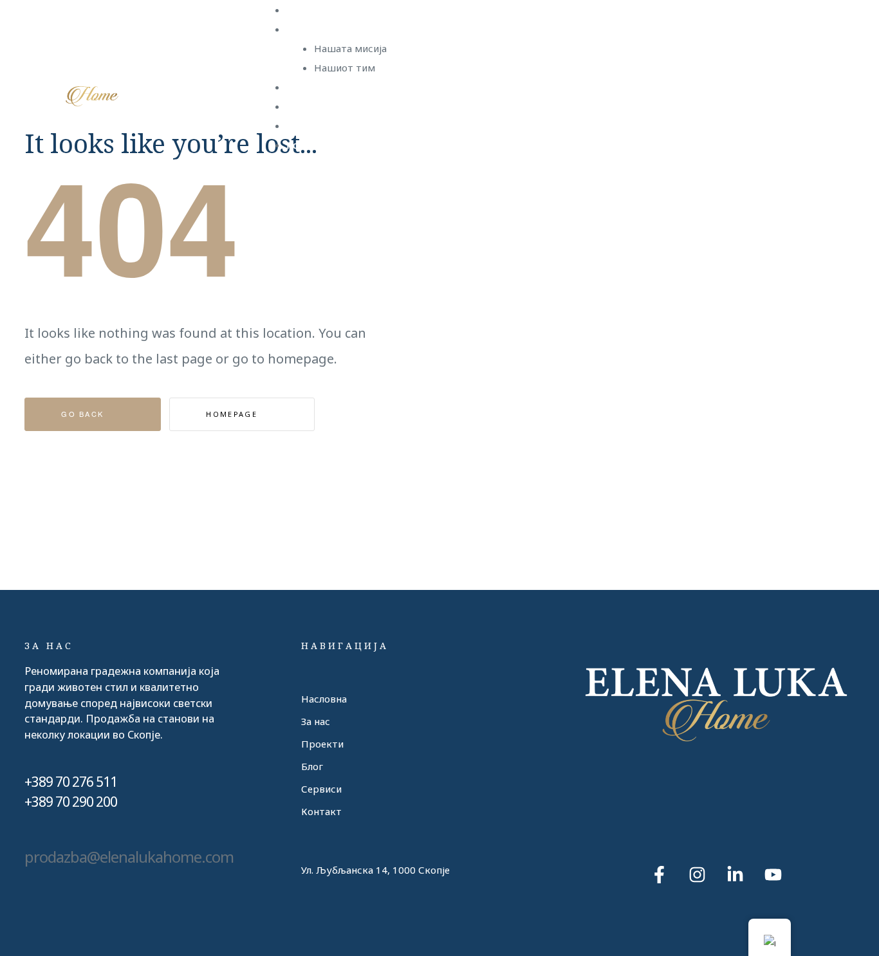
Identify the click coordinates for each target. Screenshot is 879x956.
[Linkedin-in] (734, 874)
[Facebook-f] (659, 874)
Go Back (84, 414)
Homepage (233, 414)
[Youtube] (772, 874)
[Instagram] (697, 874)
